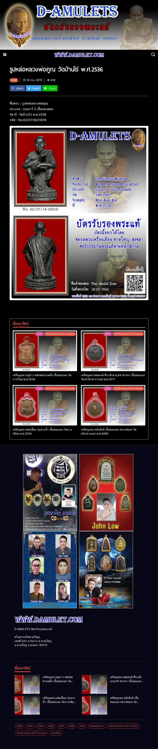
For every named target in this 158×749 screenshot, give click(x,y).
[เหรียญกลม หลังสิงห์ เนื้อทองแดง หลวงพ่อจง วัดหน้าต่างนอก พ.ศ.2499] (113, 405)
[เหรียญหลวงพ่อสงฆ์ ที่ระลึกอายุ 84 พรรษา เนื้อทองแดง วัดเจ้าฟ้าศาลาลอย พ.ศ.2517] (113, 350)
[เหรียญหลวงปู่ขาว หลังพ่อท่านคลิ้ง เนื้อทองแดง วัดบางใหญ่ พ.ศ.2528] (45, 350)
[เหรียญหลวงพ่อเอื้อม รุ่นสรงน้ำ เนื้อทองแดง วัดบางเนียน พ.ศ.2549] (45, 405)
